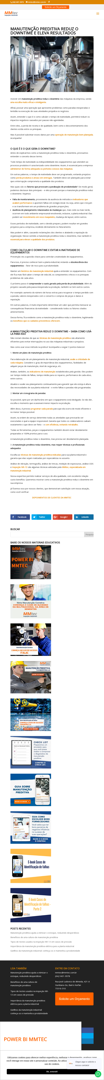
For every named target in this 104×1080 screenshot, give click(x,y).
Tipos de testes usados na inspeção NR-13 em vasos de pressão (41, 941)
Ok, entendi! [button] (52, 1071)
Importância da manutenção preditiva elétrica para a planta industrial (42, 946)
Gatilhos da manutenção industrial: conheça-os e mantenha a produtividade (45, 950)
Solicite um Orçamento (55, 7)
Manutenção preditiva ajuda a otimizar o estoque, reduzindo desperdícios (44, 932)
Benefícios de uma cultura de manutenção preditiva (34, 937)
